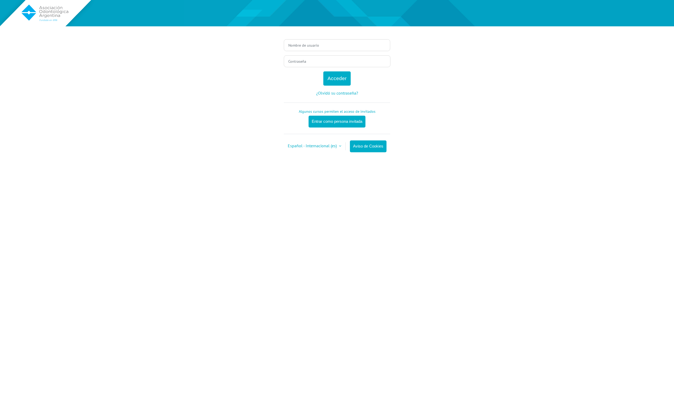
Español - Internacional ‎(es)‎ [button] (313, 145)
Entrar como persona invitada (337, 121)
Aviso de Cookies (368, 146)
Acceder (337, 78)
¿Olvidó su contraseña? (337, 93)
